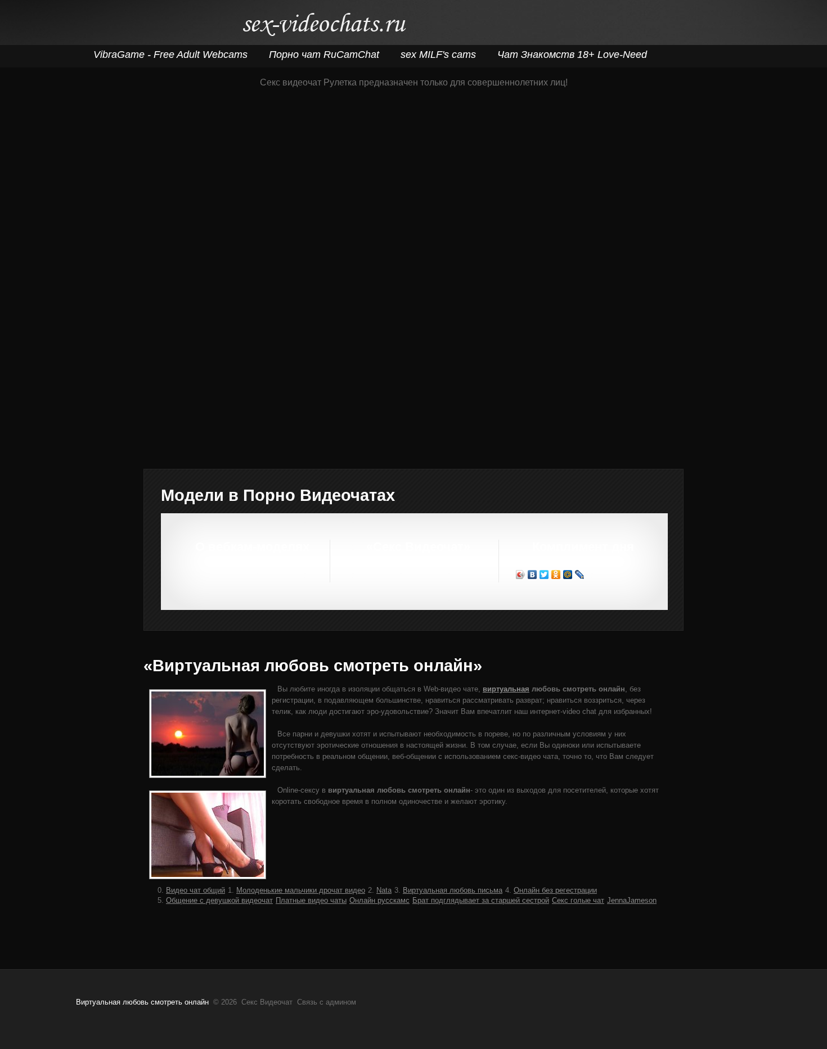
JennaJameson (632, 900)
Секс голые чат (578, 900)
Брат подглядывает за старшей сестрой (480, 900)
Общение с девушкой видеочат (219, 900)
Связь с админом (326, 1002)
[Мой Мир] (568, 574)
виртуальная (506, 689)
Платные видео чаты (311, 900)
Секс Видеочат (323, 26)
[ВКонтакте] (532, 574)
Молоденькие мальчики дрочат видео (300, 890)
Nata (384, 890)
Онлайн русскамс (379, 900)
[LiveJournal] (580, 574)
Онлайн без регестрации (555, 890)
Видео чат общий (195, 890)
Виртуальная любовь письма (452, 890)
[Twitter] (544, 574)
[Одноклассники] (556, 574)
